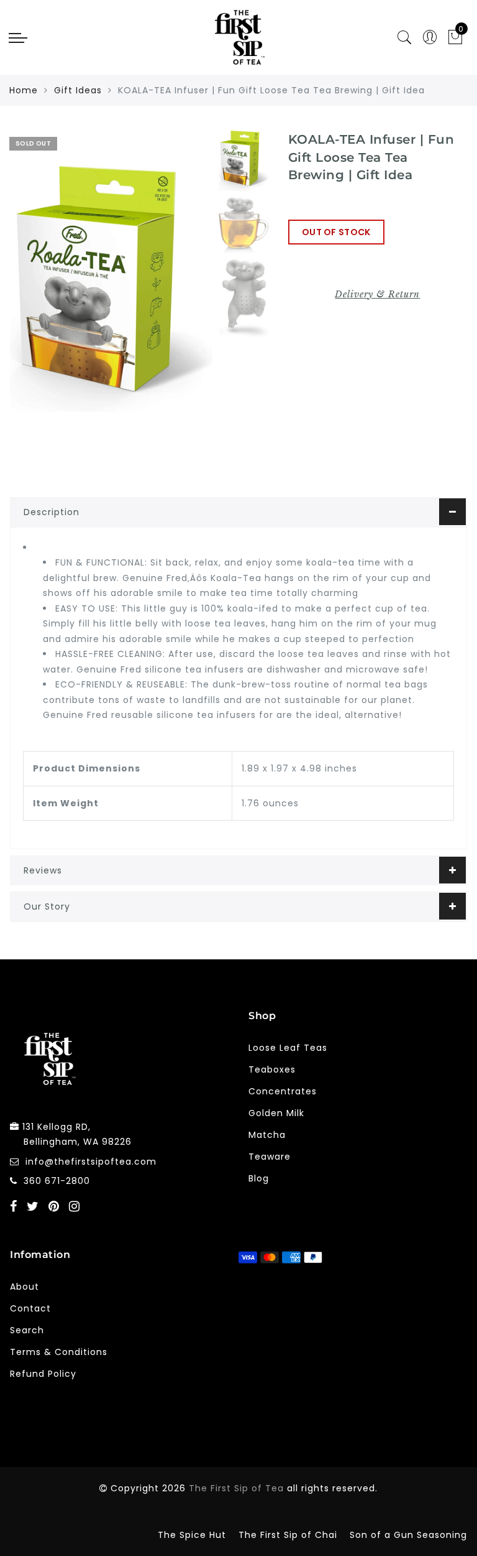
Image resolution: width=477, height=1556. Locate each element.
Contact (30, 1308)
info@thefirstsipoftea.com (91, 1161)
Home (23, 90)
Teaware (269, 1156)
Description (52, 512)
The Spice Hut (192, 1535)
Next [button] (173, 296)
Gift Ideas (78, 90)
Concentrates (282, 1091)
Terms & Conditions (58, 1352)
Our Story (47, 906)
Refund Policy (43, 1373)
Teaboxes (272, 1069)
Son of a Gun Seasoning (408, 1535)
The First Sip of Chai (287, 1535)
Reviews (43, 870)
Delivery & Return (377, 294)
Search (27, 1330)
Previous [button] (32, 296)
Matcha (267, 1135)
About (24, 1286)
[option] (111, 289)
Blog (258, 1178)
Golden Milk (276, 1113)
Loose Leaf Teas (287, 1047)
